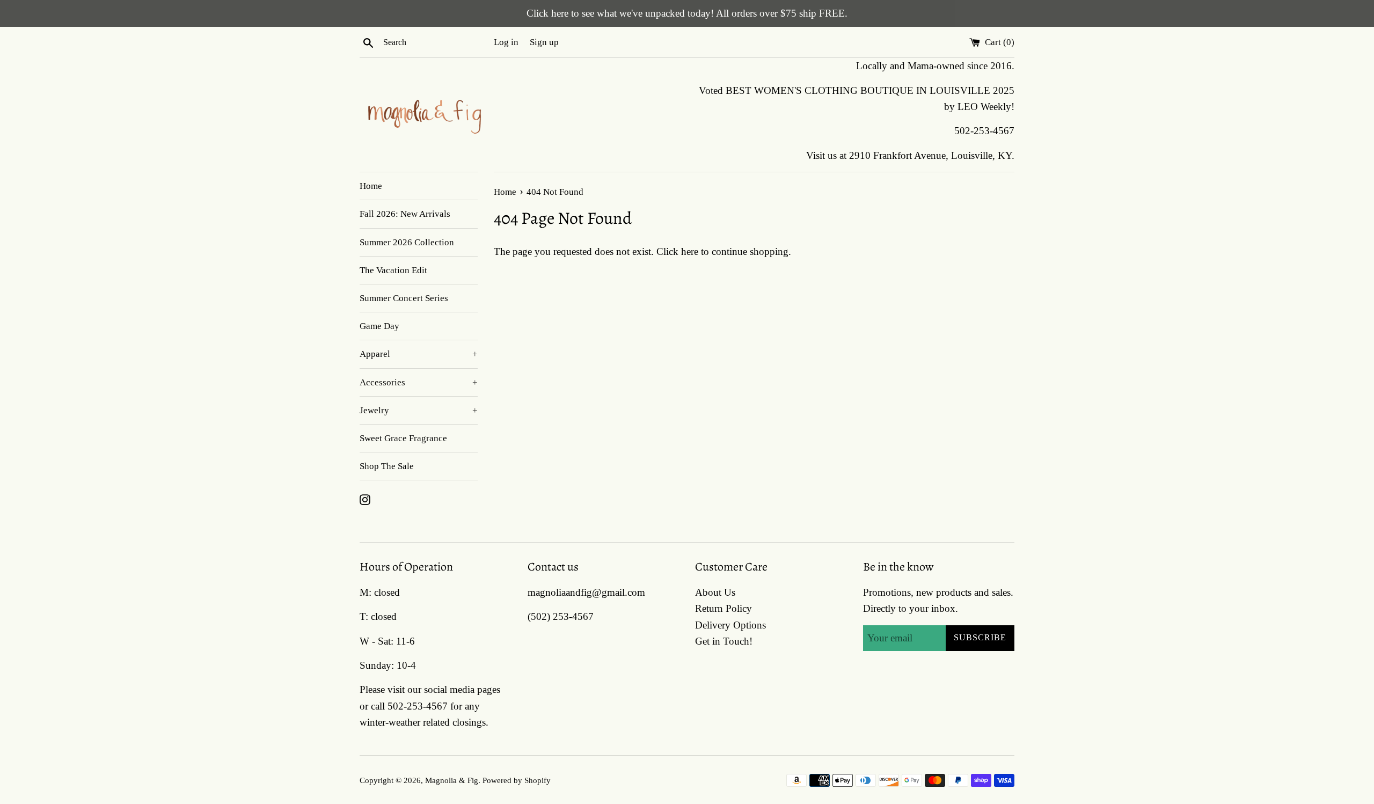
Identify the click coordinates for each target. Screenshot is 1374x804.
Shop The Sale (387, 466)
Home (371, 186)
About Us (715, 592)
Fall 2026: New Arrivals (405, 214)
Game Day (379, 326)
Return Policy (723, 608)
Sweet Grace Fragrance (403, 438)
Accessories (419, 382)
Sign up (544, 42)
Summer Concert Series (404, 298)
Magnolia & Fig (451, 780)
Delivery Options (730, 625)
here (689, 251)
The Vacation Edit (393, 270)
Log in (506, 42)
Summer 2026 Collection (407, 242)
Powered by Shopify (517, 780)
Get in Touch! (723, 641)
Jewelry (419, 410)
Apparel (419, 354)
